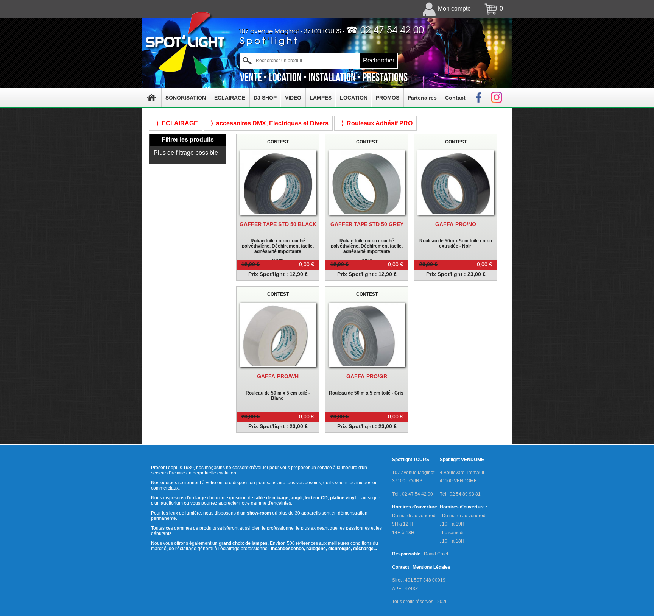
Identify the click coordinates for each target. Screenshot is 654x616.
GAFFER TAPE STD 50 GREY (366, 224)
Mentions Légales (431, 567)
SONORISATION (185, 98)
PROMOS (387, 98)
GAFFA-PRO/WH (278, 376)
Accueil (151, 97)
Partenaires (422, 98)
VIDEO (293, 98)
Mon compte (454, 8)
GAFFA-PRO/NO (455, 224)
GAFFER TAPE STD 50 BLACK (278, 224)
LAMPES (321, 98)
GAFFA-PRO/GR (366, 376)
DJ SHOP (265, 98)
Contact (455, 98)
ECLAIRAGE (229, 98)
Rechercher (378, 60)
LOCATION (353, 98)
